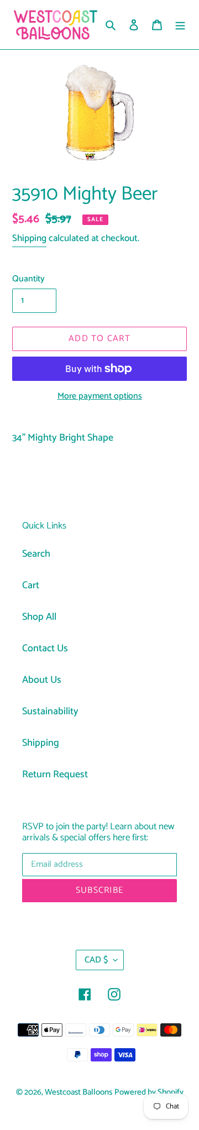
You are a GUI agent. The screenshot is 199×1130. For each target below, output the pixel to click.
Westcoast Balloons (78, 1092)
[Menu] (180, 25)
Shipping (29, 238)
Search (36, 554)
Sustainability (50, 711)
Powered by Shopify (149, 1092)
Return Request (55, 774)
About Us (41, 680)
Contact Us (45, 648)
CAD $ (96, 960)
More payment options (99, 396)
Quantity (28, 279)
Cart (30, 585)
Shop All (39, 617)
